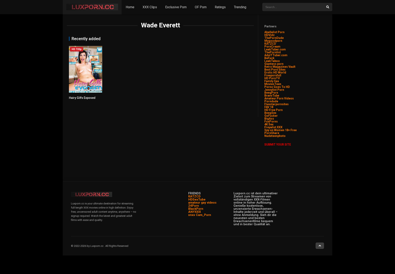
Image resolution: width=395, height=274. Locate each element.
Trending (240, 7)
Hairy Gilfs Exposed (82, 97)
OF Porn (201, 7)
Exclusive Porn (176, 7)
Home (130, 7)
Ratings (220, 7)
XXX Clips (150, 7)
